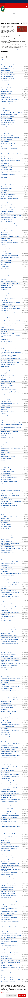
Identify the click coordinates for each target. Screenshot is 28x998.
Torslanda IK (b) (4, 395)
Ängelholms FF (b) (4, 460)
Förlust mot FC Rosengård (6, 370)
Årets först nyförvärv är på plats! (7, 580)
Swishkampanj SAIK (4, 610)
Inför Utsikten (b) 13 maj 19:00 (6, 150)
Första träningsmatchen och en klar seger (9, 249)
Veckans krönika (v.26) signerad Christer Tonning (10, 776)
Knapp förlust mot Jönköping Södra (8, 203)
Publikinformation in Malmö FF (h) (7, 532)
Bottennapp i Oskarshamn (6, 462)
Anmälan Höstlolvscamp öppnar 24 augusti (9, 391)
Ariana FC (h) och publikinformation (7, 469)
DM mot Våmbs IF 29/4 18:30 (6, 165)
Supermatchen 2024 (4, 709)
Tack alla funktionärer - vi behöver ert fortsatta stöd (11, 510)
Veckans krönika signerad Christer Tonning (9, 872)
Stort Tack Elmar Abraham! (6, 273)
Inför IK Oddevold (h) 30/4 (6, 844)
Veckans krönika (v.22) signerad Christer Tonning (10, 805)
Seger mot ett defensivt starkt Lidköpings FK (9, 225)
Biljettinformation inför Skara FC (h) (8, 223)
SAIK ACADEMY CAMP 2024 (6, 789)
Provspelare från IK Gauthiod (6, 304)
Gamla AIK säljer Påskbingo (6, 897)
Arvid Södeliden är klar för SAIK (7, 251)
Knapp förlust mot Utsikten (6, 526)
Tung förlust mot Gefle (5, 692)
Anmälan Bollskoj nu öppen (6, 228)
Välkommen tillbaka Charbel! (6, 753)
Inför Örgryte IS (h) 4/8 (5, 734)
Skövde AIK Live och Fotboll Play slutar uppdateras (11, 501)
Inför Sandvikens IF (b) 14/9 (6, 682)
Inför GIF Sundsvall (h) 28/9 (6, 652)
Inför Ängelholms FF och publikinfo (7, 360)
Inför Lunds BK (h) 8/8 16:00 (6, 82)
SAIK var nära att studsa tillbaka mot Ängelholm (10, 358)
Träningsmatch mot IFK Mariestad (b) (8, 207)
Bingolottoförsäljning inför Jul (7, 631)
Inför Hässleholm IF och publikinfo (7, 333)
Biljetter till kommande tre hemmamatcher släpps (10, 799)
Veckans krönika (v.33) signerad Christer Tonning (10, 724)
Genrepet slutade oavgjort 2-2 (6, 512)
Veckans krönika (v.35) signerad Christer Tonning (10, 697)
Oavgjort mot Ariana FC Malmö (7, 377)
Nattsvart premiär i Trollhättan (7, 503)
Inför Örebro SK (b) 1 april (6, 876)
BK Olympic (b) (3, 429)
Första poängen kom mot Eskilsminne (8, 493)
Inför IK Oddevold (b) (5, 514)
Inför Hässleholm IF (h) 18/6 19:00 (7, 116)
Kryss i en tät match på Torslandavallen (8, 389)
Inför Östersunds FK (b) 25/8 (6, 701)
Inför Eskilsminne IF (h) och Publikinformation (10, 495)
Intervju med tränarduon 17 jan (6, 260)
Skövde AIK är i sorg (4, 179)
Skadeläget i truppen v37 (5, 684)
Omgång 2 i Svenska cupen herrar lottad (8, 757)
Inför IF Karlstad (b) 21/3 (5, 202)
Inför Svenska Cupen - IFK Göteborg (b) (8, 937)
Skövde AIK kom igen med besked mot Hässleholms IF (11, 112)
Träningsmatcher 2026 (5, 268)
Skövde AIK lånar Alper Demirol (7, 688)
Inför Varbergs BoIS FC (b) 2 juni (7, 797)
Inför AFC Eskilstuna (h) (5, 522)
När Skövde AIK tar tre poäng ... (7, 874)
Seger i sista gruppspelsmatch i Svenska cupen (10, 921)
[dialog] (14, 990)
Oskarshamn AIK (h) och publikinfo (7, 385)
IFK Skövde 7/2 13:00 (5, 246)
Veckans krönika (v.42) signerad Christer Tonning (10, 637)
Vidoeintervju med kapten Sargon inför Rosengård (10, 448)
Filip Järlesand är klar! (5, 565)
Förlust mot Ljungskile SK (6, 325)
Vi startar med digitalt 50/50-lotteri (11, 23)
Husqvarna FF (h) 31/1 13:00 (6, 253)
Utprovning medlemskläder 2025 (7, 537)
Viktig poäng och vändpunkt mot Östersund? (9, 699)
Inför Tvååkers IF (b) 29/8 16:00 (7, 61)
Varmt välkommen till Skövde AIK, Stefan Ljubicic (10, 878)
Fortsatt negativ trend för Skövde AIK (8, 770)
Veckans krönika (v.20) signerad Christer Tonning (10, 826)
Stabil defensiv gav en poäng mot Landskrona (10, 865)
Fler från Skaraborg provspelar (7, 300)
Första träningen (4, 318)
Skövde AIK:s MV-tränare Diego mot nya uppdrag (10, 672)
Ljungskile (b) (3, 327)
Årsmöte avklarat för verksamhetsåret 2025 (9, 198)
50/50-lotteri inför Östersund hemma (8, 821)
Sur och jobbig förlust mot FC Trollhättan (9, 373)
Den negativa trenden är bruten (7, 745)
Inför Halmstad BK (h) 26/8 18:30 (7, 68)
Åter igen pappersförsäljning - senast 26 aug (9, 403)
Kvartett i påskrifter (4, 588)
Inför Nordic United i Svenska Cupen (7, 923)
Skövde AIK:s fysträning (5, 850)
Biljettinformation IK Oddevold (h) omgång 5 (9, 848)
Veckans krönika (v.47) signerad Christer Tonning (10, 592)
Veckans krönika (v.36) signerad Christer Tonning (10, 690)
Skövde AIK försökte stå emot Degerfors (9, 739)
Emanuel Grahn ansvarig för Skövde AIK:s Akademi (10, 283)
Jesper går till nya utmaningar (6, 594)
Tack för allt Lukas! (4, 906)
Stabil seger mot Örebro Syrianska (7, 420)
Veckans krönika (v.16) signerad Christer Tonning (10, 857)
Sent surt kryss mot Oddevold (6, 620)
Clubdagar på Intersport (5, 366)
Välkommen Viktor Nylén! (5, 559)
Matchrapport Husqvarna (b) (6, 407)
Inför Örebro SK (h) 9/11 (5, 604)
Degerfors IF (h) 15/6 (5, 785)
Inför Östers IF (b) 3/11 (5, 618)
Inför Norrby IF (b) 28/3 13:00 (6, 196)
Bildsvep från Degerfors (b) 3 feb (7, 977)
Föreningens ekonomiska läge (6, 541)
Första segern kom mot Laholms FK (8, 174)
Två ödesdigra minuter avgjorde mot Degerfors (10, 783)
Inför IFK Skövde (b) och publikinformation (9, 481)
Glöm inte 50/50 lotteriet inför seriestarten (9, 509)
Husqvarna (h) (3, 454)
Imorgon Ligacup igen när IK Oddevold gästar (9, 639)
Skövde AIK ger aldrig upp (6, 465)
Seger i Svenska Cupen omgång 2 (7, 707)
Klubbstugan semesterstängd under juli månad (10, 774)
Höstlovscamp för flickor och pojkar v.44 (8, 654)
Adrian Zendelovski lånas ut (6, 703)
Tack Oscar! (3, 95)
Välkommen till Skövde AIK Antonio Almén (9, 64)
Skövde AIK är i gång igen (5, 310)
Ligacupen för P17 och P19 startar (7, 598)
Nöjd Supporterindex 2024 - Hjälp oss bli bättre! (10, 718)
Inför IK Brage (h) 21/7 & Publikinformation (9, 747)
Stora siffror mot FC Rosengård (7, 444)
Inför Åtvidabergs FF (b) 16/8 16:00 (7, 78)
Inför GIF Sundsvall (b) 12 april (6, 861)
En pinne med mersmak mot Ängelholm (8, 152)
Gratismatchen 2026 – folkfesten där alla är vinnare (11, 62)
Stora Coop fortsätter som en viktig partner (9, 242)
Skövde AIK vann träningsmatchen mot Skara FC (10, 103)
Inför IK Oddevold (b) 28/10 (6, 622)
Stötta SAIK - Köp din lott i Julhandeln (8, 557)
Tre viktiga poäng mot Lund (6, 345)
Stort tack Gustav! (4, 768)
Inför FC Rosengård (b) (5, 371)
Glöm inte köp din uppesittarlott (7, 569)
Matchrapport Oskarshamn (6, 383)
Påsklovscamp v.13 (4, 931)
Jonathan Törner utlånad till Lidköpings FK (9, 885)
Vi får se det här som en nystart (7, 759)
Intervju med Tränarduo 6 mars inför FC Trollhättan (11, 215)
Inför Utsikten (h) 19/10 (5, 633)
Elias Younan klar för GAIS (6, 397)
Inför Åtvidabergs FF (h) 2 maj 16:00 (8, 158)
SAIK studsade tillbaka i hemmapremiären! (9, 817)
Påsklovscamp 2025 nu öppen (6, 499)
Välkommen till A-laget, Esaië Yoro (7, 293)
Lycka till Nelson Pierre (5, 720)
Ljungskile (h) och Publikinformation (8, 488)
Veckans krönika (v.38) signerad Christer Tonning (10, 678)
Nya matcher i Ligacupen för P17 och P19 (8, 590)
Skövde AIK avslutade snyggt (6, 603)
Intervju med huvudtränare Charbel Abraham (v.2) (10, 548)
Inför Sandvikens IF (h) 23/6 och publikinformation (10, 780)
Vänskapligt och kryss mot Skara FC (7, 418)
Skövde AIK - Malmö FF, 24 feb (6, 535)
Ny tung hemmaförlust (5, 778)
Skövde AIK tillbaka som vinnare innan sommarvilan (11, 427)
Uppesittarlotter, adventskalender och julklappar (10, 302)
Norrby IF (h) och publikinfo (6, 401)
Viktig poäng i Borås (4, 483)
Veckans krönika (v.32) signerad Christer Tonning (10, 730)
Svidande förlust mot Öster (6, 614)
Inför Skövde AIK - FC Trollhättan (7, 965)
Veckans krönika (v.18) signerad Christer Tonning (10, 846)
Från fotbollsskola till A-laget (6, 567)
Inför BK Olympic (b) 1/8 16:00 (6, 91)
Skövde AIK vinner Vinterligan (6, 219)
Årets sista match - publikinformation (8, 608)
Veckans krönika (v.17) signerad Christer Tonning (10, 852)
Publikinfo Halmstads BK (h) (6, 70)
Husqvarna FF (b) (4, 409)
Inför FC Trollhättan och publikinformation (9, 375)
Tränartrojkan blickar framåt (6, 577)
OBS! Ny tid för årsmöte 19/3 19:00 (7, 913)
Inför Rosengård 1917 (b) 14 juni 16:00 (8, 120)
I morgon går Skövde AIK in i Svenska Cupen (9, 949)
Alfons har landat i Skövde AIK (6, 93)
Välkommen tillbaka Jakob (6, 287)
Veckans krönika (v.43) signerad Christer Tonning (10, 627)
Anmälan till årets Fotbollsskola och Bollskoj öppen (11, 952)
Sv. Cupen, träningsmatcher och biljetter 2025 (9, 561)
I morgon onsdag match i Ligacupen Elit (8, 641)
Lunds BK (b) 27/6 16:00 (5, 110)
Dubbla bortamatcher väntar (6, 485)
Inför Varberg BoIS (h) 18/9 (6, 676)
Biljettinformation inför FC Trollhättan (8, 217)
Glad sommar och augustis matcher (8, 106)
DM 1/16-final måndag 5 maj (6, 473)
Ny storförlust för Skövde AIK (6, 486)
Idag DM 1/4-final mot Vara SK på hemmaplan (9, 85)
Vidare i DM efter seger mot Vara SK (8, 84)
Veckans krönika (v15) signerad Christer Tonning (10, 863)
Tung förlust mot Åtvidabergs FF (7, 76)
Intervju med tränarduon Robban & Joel (8, 281)
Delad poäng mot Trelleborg (6, 667)
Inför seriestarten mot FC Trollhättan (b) (9, 505)
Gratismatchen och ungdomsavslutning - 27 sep (10, 362)
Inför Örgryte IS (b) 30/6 (5, 772)
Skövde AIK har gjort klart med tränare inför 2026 (10, 308)
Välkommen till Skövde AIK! (6, 762)
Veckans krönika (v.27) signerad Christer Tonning (10, 766)
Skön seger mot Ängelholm (6, 458)
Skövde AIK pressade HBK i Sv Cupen (8, 66)
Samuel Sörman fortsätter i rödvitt (7, 546)
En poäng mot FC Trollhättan (6, 167)
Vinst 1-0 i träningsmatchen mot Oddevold (9, 902)
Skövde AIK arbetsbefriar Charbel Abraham (9, 323)
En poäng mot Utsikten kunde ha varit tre (9, 629)
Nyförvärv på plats (4, 899)
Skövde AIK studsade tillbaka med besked (9, 128)
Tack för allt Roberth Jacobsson (7, 624)
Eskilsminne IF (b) (4, 343)
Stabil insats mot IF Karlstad (6, 200)
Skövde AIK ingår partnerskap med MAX (8, 442)
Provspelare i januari (5, 266)
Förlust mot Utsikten (5, 838)
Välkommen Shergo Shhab (6, 722)
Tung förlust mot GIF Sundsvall (7, 859)
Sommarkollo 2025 (4, 450)
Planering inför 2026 (5, 291)
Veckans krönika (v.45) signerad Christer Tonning (10, 612)
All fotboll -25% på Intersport (6, 919)
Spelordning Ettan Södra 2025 (6, 550)
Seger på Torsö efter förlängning (7, 471)
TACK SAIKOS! (3, 554)
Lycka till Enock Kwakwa (5, 238)
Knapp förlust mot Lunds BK (6, 108)
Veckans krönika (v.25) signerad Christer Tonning (10, 782)
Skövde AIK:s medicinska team (6, 764)
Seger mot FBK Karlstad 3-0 (6, 97)
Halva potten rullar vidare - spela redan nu (9, 417)
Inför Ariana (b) (4, 379)
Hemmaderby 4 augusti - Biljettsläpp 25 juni (9, 431)
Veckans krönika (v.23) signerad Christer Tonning (10, 793)
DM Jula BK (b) (3, 192)
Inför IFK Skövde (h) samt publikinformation (9, 415)
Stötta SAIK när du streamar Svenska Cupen (9, 950)
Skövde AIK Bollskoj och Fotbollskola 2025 (9, 516)
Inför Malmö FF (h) (4, 530)
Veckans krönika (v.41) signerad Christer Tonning (10, 643)
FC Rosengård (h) (4, 446)
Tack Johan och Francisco (5, 296)
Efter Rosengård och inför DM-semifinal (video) (10, 368)
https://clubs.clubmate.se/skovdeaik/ (9, 49)
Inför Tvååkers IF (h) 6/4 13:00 (6, 188)
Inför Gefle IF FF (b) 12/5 (5, 830)
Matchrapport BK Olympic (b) (6, 89)
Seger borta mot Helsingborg (6, 811)
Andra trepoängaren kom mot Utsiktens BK (9, 148)
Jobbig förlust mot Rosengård (6, 118)
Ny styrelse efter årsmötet (6, 881)
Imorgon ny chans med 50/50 (6, 939)
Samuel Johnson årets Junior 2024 (7, 411)
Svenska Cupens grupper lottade (7, 579)
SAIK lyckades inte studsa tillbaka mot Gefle (9, 828)
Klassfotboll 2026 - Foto (5, 131)
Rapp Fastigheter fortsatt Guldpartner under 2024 (10, 979)
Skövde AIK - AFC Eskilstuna (6, 524)
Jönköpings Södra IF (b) (5, 350)
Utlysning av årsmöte (5, 539)
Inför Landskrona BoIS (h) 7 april (7, 867)
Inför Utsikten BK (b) (5, 528)
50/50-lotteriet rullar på (5, 736)
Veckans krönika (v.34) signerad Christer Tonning (10, 713)
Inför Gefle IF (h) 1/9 (4, 694)
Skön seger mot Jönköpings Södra (7, 475)
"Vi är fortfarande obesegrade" (7, 156)
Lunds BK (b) (3, 435)
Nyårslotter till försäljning (6, 275)
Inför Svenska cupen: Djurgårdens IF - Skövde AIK (10, 967)
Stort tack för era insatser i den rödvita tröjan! (10, 596)
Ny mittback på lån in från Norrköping (8, 893)
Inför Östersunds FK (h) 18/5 (6, 819)
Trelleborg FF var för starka (6, 124)
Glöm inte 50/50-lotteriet (6, 879)
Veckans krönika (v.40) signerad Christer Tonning (10, 648)
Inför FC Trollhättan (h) (5, 213)
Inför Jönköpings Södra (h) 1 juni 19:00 (8, 129)
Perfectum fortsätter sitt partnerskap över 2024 (10, 960)
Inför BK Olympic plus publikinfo (7, 317)
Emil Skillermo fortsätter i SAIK (7, 556)
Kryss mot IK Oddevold (5, 842)
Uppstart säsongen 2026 (5, 270)
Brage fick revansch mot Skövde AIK (8, 726)
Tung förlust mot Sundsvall (6, 650)
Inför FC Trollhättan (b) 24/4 (6, 169)
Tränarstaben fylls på (5, 294)
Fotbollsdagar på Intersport (6, 929)
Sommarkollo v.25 (4, 803)
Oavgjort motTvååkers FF (5, 59)
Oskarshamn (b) (4, 464)
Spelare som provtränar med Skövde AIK (8, 101)
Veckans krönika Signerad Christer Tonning (9, 974)
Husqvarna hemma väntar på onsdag (8, 456)
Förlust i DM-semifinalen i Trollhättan (8, 364)
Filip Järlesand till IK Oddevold (6, 240)
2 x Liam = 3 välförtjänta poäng (7, 72)
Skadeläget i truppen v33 (5, 405)
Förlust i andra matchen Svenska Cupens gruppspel (11, 935)
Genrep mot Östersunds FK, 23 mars (8, 891)
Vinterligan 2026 (4, 289)
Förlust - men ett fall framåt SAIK (7, 715)
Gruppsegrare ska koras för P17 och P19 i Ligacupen (11, 584)
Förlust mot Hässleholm (5, 331)
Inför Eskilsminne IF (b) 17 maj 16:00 (8, 143)
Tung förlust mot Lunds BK (6, 433)
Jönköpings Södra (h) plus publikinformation (9, 477)
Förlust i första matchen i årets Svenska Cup (9, 945)
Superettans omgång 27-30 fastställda (8, 695)
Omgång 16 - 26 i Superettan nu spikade (8, 813)
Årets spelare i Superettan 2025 (7, 209)
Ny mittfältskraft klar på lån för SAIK (8, 749)
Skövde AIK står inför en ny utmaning (8, 616)
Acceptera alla (22, 995)
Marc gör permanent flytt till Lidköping (8, 895)
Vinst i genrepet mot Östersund (7, 889)
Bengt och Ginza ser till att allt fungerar (8, 791)
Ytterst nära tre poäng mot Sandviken (8, 680)
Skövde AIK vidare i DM (5, 133)
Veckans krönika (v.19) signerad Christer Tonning (10, 831)
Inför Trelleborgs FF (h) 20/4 (6, 855)
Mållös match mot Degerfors (6, 975)
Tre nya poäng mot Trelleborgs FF (7, 854)
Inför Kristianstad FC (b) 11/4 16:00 (7, 182)
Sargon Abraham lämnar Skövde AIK (8, 298)
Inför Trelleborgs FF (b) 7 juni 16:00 (7, 126)
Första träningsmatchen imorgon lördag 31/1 (9, 255)
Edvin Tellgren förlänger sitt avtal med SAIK (9, 801)
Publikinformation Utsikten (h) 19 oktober (9, 635)
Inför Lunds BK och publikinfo (6, 346)
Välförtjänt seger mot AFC (6, 520)
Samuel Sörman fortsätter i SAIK (7, 262)
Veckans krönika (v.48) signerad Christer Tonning (10, 582)
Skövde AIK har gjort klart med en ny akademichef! (10, 606)
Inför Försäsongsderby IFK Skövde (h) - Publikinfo (10, 248)
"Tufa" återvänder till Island (6, 761)
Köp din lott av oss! (4, 279)
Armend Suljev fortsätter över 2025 (7, 552)
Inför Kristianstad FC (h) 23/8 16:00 (8, 74)
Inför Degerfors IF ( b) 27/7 (6, 741)
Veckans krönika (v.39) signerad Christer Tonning (10, 658)
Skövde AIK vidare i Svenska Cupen (7, 122)
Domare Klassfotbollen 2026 (6, 139)
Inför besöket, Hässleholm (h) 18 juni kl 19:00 (9, 114)
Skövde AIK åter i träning (5, 105)
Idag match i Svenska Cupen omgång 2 (8, 711)
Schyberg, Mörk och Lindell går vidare (8, 563)
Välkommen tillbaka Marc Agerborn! (7, 575)
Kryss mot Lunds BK (5, 80)
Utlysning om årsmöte (5, 232)
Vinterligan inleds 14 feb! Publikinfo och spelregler (10, 236)
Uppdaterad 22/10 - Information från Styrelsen (10, 625)
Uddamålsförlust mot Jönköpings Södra (8, 348)
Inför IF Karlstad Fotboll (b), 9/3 (7, 915)
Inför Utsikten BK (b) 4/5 (5, 840)
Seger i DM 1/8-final (4, 441)
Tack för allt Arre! (4, 264)
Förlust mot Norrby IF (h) (6, 399)
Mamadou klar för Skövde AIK (6, 958)
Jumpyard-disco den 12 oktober (7, 656)
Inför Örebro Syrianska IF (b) (6, 518)
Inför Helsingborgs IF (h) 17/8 (6, 716)
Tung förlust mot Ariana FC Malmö (7, 135)
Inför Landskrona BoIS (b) (6, 645)
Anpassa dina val (5, 992)
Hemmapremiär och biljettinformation (8, 887)
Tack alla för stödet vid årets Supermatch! (9, 647)
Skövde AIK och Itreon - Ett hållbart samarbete (10, 230)
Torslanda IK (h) (4, 439)
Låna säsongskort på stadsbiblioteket (8, 904)
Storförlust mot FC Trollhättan (7, 211)
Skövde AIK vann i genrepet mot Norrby (8, 194)
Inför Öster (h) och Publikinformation (8, 806)
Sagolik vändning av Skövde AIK (7, 437)
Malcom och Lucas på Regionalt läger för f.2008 (10, 663)
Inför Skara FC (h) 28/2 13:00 (6, 221)
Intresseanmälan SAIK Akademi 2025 (8, 981)
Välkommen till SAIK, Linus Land (7, 285)
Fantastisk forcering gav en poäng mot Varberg (10, 674)
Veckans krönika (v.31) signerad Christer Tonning (10, 738)
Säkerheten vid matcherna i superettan (8, 705)
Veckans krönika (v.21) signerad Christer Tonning (10, 815)
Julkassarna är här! (4, 571)
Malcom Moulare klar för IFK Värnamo (8, 381)
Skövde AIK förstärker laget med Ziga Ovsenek (10, 972)
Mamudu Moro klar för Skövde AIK (7, 925)
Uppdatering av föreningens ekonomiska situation (10, 533)
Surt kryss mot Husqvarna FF (6, 452)
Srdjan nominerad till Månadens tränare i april (9, 836)
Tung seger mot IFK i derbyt (6, 479)
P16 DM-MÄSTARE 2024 (5, 586)
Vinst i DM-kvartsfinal (5, 387)
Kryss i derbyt (3, 244)
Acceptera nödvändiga (11, 995)
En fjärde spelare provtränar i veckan (8, 306)
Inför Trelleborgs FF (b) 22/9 (6, 669)
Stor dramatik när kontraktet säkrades (8, 315)
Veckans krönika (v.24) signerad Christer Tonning (10, 787)
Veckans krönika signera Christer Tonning (9, 901)
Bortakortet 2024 (4, 943)
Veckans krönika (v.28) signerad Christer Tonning (10, 755)
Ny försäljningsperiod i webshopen (7, 329)
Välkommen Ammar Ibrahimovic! (7, 272)
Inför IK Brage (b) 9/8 (5, 728)
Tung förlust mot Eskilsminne (6, 341)
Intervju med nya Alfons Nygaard (7, 87)
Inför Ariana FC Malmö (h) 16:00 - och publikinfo (10, 137)
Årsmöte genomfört (4, 507)
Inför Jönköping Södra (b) (6, 205)
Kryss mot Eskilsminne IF (5, 141)
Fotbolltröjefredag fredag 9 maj (7, 467)
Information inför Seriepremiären (7, 186)
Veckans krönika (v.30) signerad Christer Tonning (10, 743)
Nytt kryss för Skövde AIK (6, 181)
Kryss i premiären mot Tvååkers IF (7, 184)
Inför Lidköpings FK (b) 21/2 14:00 (7, 226)
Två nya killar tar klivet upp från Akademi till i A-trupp (11, 573)
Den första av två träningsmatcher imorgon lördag (11, 422)
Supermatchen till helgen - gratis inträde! (9, 665)
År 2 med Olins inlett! (5, 671)
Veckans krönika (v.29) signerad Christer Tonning (10, 751)
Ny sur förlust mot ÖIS (5, 732)
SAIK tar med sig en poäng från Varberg (8, 795)
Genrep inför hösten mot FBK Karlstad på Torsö (10, 99)
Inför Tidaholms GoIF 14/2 (6, 234)
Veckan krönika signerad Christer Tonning (9, 933)
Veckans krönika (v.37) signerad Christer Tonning (10, 686)
